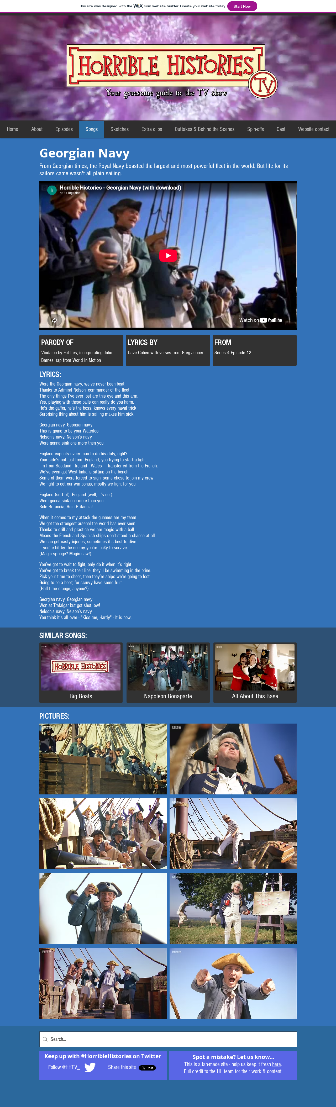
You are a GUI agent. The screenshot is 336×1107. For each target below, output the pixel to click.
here (276, 1064)
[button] (103, 759)
